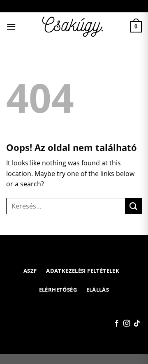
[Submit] (133, 206)
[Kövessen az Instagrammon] (126, 323)
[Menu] (11, 26)
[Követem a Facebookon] (116, 323)
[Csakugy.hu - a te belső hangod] (74, 26)
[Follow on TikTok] (137, 323)
